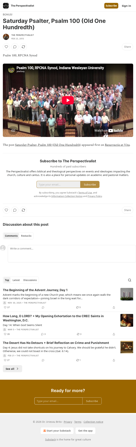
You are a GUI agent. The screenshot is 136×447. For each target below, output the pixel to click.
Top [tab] (7, 280)
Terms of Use (85, 192)
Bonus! (7, 14)
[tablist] (18, 235)
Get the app (85, 430)
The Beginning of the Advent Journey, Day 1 (35, 290)
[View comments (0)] (14, 46)
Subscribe (111, 5)
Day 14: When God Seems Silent (22, 325)
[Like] (6, 46)
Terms (77, 421)
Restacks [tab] (26, 235)
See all (10, 368)
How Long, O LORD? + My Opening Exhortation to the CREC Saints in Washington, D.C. (53, 318)
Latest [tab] (16, 280)
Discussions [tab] (30, 280)
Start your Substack (59, 430)
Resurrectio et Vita (117, 145)
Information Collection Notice (67, 196)
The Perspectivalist (22, 35)
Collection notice (93, 421)
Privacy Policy (95, 196)
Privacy (68, 421)
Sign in (126, 5)
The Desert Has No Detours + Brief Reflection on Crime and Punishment (56, 343)
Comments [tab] (11, 235)
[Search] (129, 280)
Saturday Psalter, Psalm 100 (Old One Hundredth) (48, 145)
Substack (50, 439)
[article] (68, 299)
